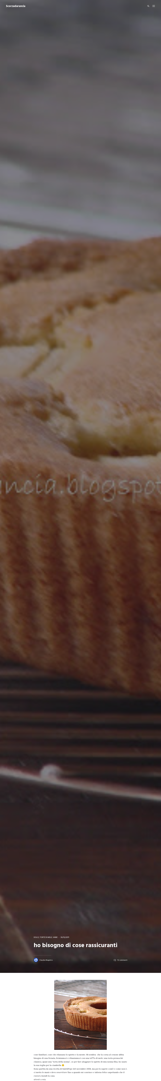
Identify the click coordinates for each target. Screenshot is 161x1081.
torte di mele (46, 937)
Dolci (36, 937)
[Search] (148, 6)
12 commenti (122, 960)
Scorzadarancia (15, 6)
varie (55, 937)
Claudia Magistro (46, 960)
